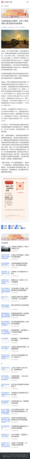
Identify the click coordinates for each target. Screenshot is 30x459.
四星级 (5, 228)
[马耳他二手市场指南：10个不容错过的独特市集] (5, 445)
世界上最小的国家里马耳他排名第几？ (20, 385)
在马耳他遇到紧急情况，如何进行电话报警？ (20, 322)
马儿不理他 (3, 27)
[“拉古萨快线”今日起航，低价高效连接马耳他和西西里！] (5, 290)
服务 (18, 228)
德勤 (12, 228)
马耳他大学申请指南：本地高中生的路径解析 (20, 256)
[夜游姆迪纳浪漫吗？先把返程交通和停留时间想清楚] (5, 315)
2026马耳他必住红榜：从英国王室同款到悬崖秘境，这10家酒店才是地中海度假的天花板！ (19, 410)
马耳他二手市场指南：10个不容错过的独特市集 (19, 444)
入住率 (19, 226)
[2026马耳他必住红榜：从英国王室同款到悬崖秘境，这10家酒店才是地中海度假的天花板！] (5, 411)
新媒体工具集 (24, 456)
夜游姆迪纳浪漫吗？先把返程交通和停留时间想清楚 (20, 314)
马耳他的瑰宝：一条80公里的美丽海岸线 (19, 377)
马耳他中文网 (13, 455)
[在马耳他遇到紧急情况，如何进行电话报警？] (5, 324)
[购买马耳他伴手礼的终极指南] (5, 307)
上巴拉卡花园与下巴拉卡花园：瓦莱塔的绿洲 (19, 368)
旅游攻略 (22, 27)
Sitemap (8, 456)
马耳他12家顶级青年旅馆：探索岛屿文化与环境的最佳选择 (20, 419)
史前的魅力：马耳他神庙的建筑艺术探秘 (20, 339)
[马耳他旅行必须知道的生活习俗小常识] (5, 395)
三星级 (5, 226)
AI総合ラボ (20, 456)
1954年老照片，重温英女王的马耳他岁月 (19, 435)
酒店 (24, 228)
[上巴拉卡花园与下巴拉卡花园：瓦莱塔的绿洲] (5, 370)
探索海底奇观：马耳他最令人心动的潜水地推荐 (20, 331)
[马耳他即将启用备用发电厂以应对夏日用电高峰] (5, 428)
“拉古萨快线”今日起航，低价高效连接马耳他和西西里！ (19, 289)
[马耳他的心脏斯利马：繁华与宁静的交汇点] (5, 249)
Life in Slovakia (14, 456)
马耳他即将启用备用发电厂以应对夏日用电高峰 (20, 427)
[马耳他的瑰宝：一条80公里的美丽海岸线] (5, 378)
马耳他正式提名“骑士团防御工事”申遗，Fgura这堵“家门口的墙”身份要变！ (19, 298)
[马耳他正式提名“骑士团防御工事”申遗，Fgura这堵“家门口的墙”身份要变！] (5, 299)
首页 (2, 6)
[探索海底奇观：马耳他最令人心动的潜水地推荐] (5, 332)
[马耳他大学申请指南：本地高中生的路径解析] (5, 257)
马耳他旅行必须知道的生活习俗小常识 (20, 393)
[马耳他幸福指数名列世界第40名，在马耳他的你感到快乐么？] (5, 265)
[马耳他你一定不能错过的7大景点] (5, 274)
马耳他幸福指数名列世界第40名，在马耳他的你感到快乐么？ (19, 264)
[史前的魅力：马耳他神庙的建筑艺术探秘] (5, 340)
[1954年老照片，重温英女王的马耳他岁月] (5, 436)
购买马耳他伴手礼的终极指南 (20, 305)
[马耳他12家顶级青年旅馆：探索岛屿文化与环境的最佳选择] (5, 420)
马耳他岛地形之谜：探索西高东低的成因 (20, 402)
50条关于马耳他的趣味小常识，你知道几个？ (19, 356)
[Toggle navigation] (27, 2)
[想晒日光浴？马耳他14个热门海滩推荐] (5, 282)
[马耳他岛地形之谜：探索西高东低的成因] (5, 403)
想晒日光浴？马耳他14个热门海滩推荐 (19, 281)
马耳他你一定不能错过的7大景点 (19, 272)
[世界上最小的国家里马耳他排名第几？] (5, 386)
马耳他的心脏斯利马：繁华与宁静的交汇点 (20, 247)
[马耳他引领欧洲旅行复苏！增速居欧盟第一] (5, 349)
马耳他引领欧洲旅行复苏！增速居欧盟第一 (20, 348)
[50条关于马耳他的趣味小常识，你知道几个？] (5, 357)
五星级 (12, 226)
